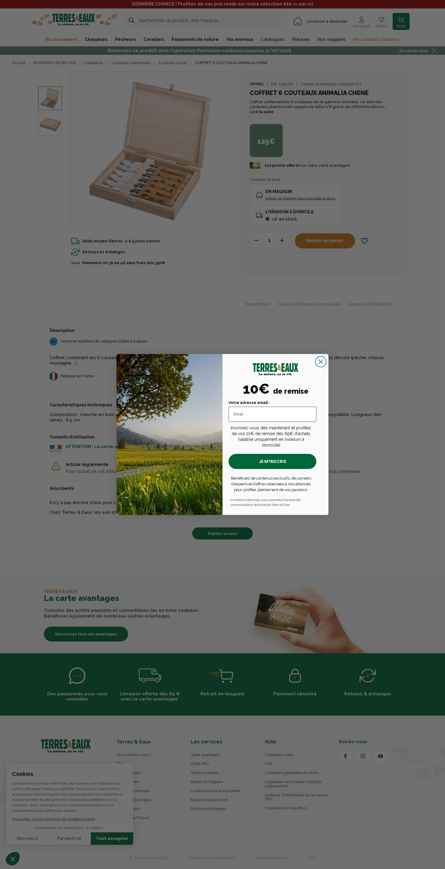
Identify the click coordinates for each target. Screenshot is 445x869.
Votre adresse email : (249, 403)
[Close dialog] (320, 361)
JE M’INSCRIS (272, 461)
